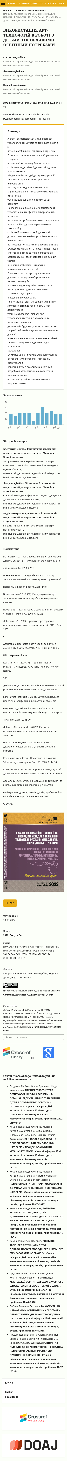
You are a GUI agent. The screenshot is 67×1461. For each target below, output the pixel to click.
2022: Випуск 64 (35, 10)
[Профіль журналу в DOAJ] (33, 1445)
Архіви (20, 10)
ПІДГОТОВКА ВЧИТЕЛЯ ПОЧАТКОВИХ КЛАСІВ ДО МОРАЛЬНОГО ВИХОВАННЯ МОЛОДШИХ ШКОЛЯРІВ (36, 1188)
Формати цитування (16, 1037)
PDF (11, 903)
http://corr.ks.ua (18, 655)
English (9, 1391)
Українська (11, 1396)
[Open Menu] (3, 3)
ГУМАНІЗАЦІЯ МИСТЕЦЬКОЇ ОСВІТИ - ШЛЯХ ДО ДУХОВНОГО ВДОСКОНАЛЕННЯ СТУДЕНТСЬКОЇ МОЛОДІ (36, 1281)
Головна (7, 10)
